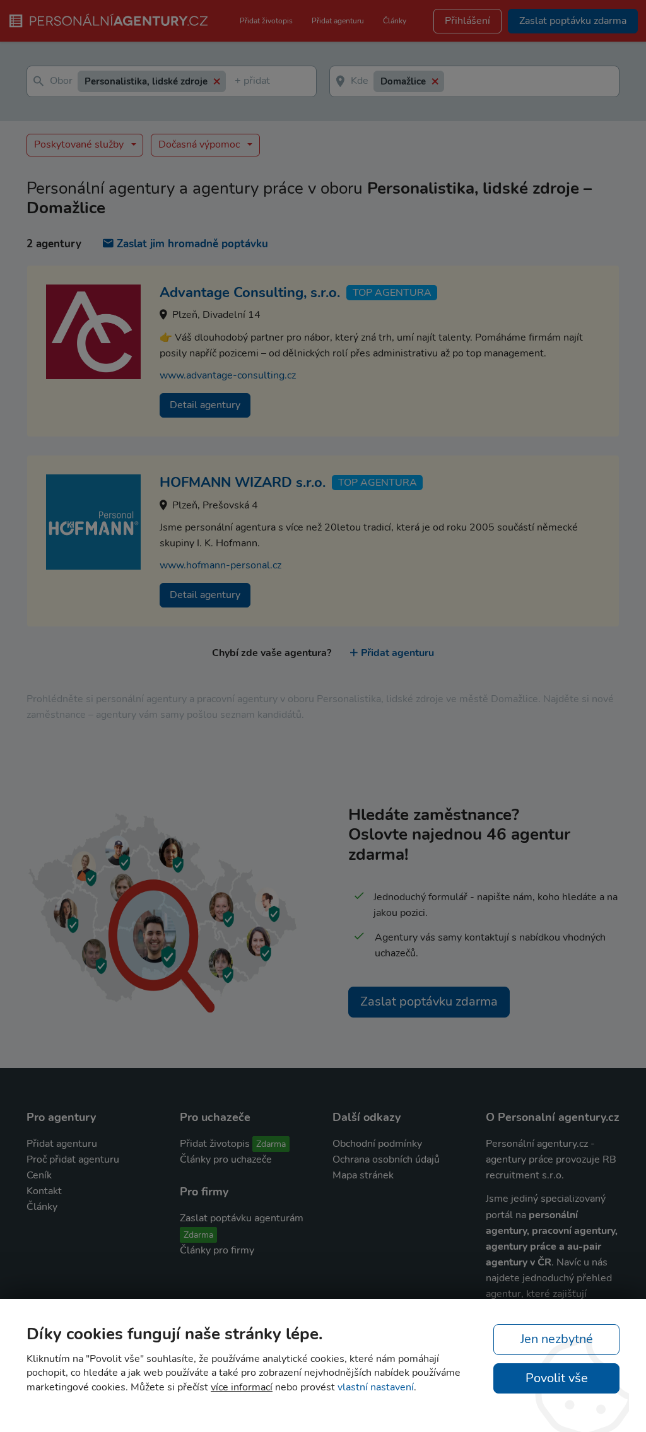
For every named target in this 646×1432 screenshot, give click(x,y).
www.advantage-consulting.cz (228, 375)
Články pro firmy (217, 1250)
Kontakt (44, 1191)
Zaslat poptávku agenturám (241, 1218)
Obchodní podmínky (377, 1144)
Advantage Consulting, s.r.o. (250, 292)
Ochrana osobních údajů (386, 1159)
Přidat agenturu (338, 21)
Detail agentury (205, 405)
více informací (242, 1387)
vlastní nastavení (376, 1387)
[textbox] (237, 81)
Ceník (39, 1175)
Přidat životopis (266, 21)
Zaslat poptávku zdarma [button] (572, 21)
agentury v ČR (518, 1262)
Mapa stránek (363, 1175)
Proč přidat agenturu (72, 1159)
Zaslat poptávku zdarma (429, 1001)
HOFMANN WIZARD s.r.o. (243, 482)
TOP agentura (392, 293)
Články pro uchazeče (226, 1159)
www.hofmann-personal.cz (220, 565)
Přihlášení (467, 21)
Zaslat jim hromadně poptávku (192, 244)
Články (394, 21)
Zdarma (271, 1144)
